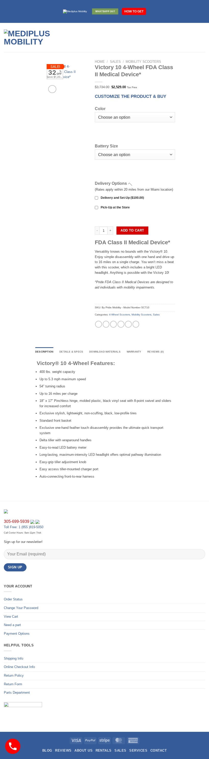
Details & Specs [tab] (71, 351)
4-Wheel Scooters (119, 314)
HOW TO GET (133, 11)
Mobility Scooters (143, 62)
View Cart (11, 616)
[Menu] (78, 37)
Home (100, 62)
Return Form (13, 684)
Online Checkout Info (19, 667)
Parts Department (17, 692)
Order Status (13, 599)
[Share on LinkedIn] (136, 324)
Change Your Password (21, 608)
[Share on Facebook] (106, 324)
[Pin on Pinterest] (128, 324)
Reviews (63, 750)
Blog (47, 750)
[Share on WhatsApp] (98, 324)
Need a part (12, 625)
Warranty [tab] (134, 351)
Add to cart (132, 230)
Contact (158, 750)
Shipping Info (13, 658)
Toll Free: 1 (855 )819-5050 (23, 527)
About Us (83, 750)
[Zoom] (52, 89)
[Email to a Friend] (120, 324)
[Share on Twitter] (113, 324)
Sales (115, 62)
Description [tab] (44, 351)
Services (138, 750)
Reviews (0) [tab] (155, 351)
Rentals (104, 750)
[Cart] (202, 37)
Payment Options (17, 633)
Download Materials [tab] (105, 351)
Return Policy (14, 675)
